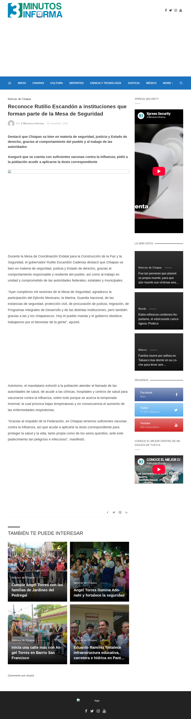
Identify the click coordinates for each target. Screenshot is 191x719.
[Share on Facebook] (107, 512)
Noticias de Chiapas (19, 99)
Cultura (56, 83)
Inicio (22, 83)
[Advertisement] (95, 48)
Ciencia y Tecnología (105, 83)
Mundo (142, 308)
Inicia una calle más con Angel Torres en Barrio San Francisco (37, 652)
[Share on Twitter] (114, 512)
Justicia (134, 83)
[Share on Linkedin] (126, 512)
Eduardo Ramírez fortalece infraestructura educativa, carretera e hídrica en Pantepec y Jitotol (99, 652)
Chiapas (38, 83)
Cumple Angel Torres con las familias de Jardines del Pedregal (37, 590)
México (151, 83)
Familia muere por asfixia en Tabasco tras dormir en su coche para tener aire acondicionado (157, 360)
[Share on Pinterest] (120, 512)
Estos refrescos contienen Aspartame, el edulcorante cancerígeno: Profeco (158, 319)
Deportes (76, 83)
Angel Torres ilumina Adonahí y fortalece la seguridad (99, 592)
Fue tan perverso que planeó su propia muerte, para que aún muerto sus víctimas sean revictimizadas (158, 278)
